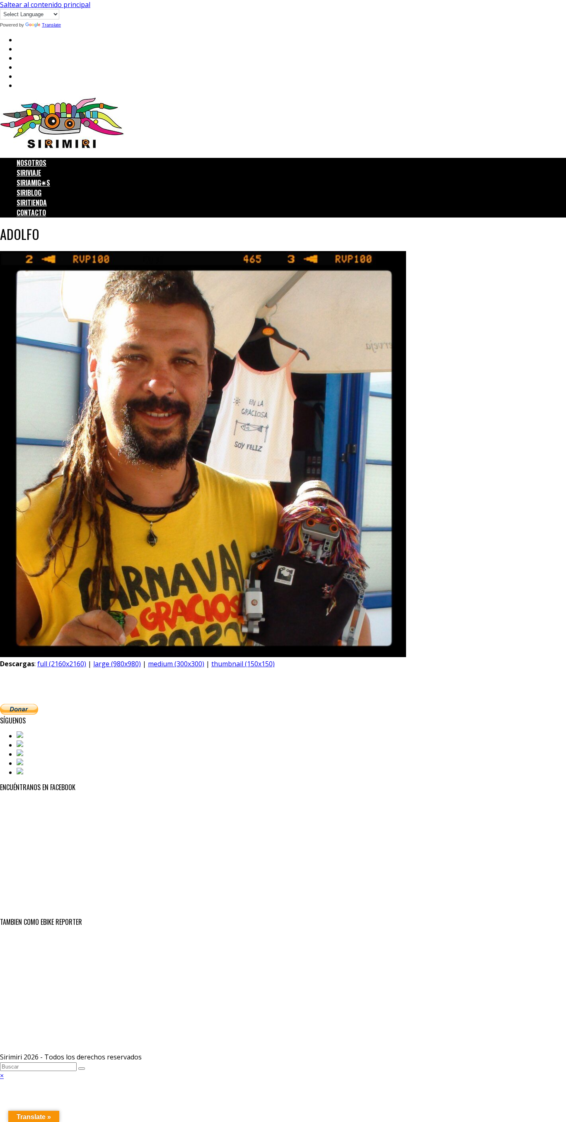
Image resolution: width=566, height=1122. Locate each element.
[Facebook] (35, 735)
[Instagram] (36, 754)
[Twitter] (31, 745)
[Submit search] (81, 1068)
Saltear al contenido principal (45, 4)
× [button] (2, 1075)
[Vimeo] (30, 772)
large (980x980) (117, 663)
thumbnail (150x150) (243, 663)
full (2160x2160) (61, 663)
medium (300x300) (176, 663)
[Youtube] (33, 763)
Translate (51, 24)
